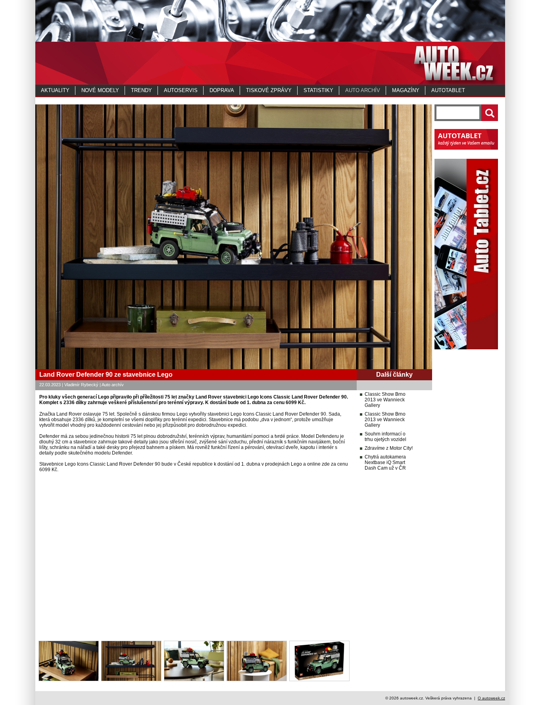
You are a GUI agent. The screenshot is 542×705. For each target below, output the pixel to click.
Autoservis (181, 90)
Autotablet (448, 90)
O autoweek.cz (491, 698)
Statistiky (318, 90)
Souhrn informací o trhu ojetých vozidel (385, 436)
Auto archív (362, 90)
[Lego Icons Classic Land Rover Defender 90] (68, 679)
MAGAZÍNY (405, 90)
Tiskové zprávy (269, 90)
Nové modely (100, 90)
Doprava (221, 90)
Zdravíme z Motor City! (389, 448)
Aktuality (55, 90)
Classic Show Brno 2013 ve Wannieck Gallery (385, 399)
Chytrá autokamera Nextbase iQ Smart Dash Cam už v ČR (385, 462)
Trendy (141, 90)
